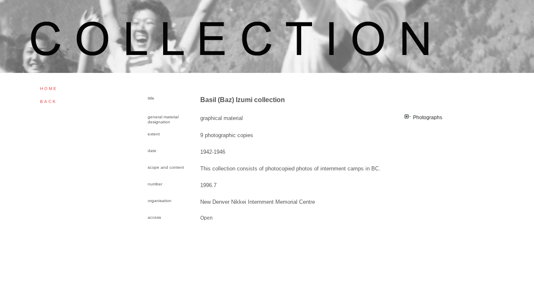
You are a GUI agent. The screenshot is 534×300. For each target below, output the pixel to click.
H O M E (48, 88)
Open (206, 218)
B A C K (47, 101)
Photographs (427, 117)
